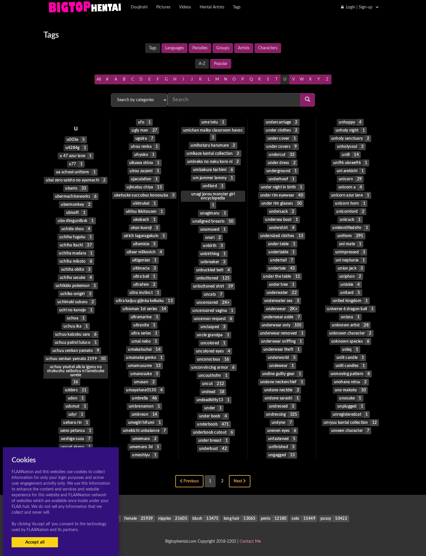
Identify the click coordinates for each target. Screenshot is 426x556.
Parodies (199, 48)
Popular (220, 64)
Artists (244, 48)
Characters (267, 48)
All (99, 79)
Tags (152, 48)
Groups (222, 48)
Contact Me (250, 541)
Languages (174, 48)
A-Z (202, 64)
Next (238, 481)
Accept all (35, 542)
